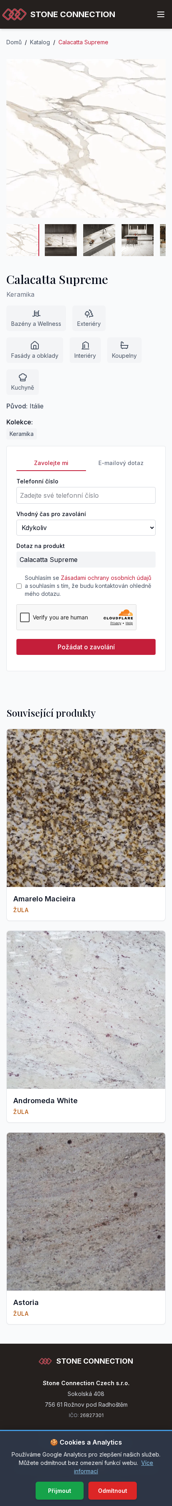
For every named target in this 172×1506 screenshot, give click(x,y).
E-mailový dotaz (121, 462)
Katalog (40, 42)
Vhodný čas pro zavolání (51, 514)
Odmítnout (112, 1490)
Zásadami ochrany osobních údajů (106, 577)
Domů (14, 42)
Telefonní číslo (37, 481)
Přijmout (59, 1490)
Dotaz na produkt (40, 545)
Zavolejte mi (51, 462)
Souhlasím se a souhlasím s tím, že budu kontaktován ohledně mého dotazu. (88, 585)
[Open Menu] (161, 14)
